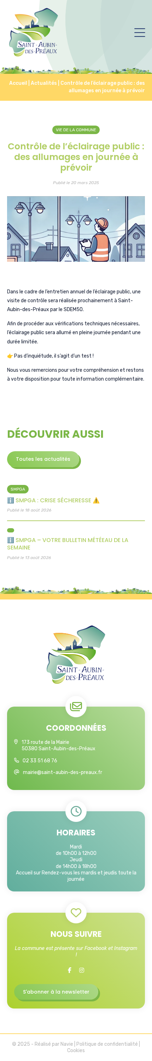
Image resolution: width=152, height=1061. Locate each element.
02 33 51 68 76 (40, 761)
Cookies (76, 1051)
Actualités (44, 83)
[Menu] (139, 32)
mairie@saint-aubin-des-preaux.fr (62, 772)
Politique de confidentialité (107, 1044)
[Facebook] (69, 970)
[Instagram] (81, 970)
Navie (66, 1044)
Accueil (18, 83)
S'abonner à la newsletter (56, 991)
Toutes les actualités (43, 459)
